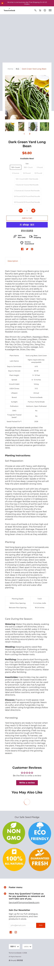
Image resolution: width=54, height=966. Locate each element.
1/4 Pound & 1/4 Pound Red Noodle (27, 196)
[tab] (13, 261)
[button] (2, 3)
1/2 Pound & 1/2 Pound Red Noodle (27, 202)
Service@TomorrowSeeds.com (24, 902)
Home (10, 69)
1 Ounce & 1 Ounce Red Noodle (27, 185)
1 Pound (40, 167)
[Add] (33, 211)
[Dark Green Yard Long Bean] (9, 126)
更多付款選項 (27, 231)
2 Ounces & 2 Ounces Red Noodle (27, 191)
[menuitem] (35, 10)
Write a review (27, 782)
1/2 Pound (38, 173)
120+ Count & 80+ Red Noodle (27, 179)
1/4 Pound (27, 173)
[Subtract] (21, 211)
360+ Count (28, 167)
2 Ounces (15, 173)
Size (27, 163)
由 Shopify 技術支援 (16, 960)
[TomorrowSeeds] (9, 10)
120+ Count (15, 167)
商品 (17, 69)
